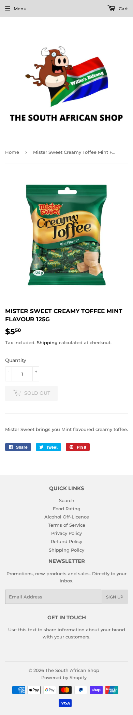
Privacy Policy (66, 533)
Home (12, 152)
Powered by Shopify (64, 677)
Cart (122, 8)
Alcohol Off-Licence (66, 517)
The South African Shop (72, 670)
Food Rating (66, 508)
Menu (20, 8)
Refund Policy (66, 541)
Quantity (15, 360)
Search (66, 500)
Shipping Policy (66, 550)
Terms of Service (66, 525)
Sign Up (114, 596)
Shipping (47, 342)
